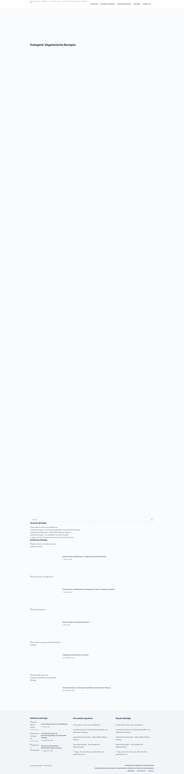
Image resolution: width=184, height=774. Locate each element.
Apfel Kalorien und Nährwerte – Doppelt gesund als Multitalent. (84, 556)
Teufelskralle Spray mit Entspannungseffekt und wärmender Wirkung (55, 530)
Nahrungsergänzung (124, 4)
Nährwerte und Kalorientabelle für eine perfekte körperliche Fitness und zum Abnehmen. (124, 768)
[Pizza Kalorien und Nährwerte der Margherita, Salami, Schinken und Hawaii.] (45, 591)
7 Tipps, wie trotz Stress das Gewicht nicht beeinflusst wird (51, 537)
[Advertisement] (92, 22)
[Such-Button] (152, 519)
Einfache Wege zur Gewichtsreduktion (76, 622)
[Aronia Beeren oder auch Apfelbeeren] (34, 725)
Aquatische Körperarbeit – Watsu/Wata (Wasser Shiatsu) (50, 532)
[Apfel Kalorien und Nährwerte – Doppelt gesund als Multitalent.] (45, 558)
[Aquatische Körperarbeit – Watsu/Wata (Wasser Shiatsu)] (34, 748)
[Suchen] (153, 4)
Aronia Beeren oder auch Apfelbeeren (54, 724)
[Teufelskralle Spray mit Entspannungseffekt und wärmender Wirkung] (45, 689)
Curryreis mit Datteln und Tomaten (46, 216)
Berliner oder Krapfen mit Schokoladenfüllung (51, 60)
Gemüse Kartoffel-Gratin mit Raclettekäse (50, 373)
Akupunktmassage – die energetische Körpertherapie (49, 535)
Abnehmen (137, 4)
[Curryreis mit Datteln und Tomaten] (92, 291)
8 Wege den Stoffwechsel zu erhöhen (76, 655)
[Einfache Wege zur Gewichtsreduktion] (45, 623)
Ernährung (94, 4)
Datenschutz (141, 771)
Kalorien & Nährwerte (107, 4)
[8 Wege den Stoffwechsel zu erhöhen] (45, 656)
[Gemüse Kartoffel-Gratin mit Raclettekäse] (92, 448)
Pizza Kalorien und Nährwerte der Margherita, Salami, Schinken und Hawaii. (89, 589)
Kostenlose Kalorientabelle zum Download (139, 765)
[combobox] (90, 520)
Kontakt (151, 771)
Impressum (131, 771)
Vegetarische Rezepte (37, 57)
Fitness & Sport (148, 4)
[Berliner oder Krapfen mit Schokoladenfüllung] (92, 135)
